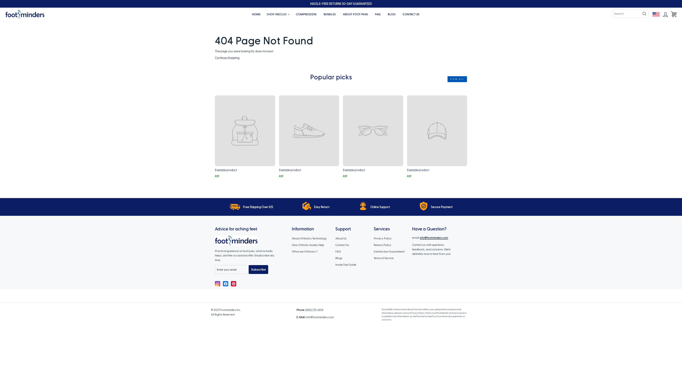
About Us (341, 238)
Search (644, 14)
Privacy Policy (383, 238)
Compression (306, 14)
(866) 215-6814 (314, 310)
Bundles (330, 14)
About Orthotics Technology (309, 238)
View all (457, 79)
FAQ (378, 14)
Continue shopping (227, 57)
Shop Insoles (277, 14)
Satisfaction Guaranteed (389, 251)
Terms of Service (384, 258)
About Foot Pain (355, 14)
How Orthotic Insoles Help (308, 245)
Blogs (338, 258)
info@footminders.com (320, 317)
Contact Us (411, 14)
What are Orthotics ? (305, 251)
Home (256, 14)
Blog (392, 14)
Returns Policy (382, 245)
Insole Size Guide (345, 264)
